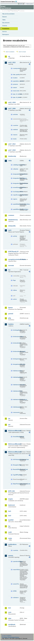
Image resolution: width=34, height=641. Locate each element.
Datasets (4, 16)
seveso (10, 555)
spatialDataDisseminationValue (16, 204)
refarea (15, 290)
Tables (4, 19)
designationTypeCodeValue (16, 183)
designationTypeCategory (16, 178)
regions (15, 199)
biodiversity (12, 156)
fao (9, 270)
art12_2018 (12, 102)
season (15, 87)
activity (15, 236)
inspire (10, 499)
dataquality (12, 226)
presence (15, 84)
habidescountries (16, 370)
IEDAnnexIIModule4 (13, 452)
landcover (11, 505)
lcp (9, 526)
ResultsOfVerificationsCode (16, 469)
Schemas (4, 25)
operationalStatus (16, 561)
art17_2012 (12, 144)
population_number (16, 81)
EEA (9, 1)
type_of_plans (16, 97)
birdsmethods (16, 343)
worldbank (11, 624)
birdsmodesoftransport (16, 351)
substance (16, 597)
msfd (10, 532)
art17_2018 (12, 150)
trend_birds (16, 90)
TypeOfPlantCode (16, 474)
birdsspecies (16, 359)
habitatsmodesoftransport (16, 399)
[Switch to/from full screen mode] (24, 4)
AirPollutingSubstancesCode (16, 459)
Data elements (6, 22)
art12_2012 (12, 62)
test (9, 608)
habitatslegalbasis (16, 377)
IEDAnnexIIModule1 (13, 430)
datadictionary (13, 219)
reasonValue (16, 569)
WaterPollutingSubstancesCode (16, 483)
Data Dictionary (15, 10)
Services (4, 31)
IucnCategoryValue (16, 191)
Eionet (9, 10)
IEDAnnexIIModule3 (13, 444)
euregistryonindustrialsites (13, 259)
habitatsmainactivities (16, 384)
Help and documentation (8, 13)
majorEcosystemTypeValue (16, 195)
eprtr (9, 230)
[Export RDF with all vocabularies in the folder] (29, 64)
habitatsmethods (16, 391)
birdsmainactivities (16, 336)
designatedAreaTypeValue (16, 174)
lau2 (9, 515)
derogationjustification (16, 364)
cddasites (15, 169)
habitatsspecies (16, 407)
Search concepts (22, 51)
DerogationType (16, 465)
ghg (9, 318)
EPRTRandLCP (13, 251)
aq (9, 56)
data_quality (16, 74)
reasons (15, 134)
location (15, 77)
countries (15, 125)
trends (14, 138)
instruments (16, 412)
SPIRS (15, 591)
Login (21, 3)
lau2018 (10, 520)
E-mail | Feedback (6, 635)
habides (11, 324)
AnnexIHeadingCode (16, 436)
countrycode (16, 68)
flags (14, 280)
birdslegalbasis (16, 330)
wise (9, 618)
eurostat (11, 265)
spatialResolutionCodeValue (16, 209)
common (11, 215)
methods (15, 129)
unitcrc (15, 299)
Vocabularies (5, 28)
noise (10, 538)
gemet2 (10, 313)
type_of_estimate (16, 94)
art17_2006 (12, 108)
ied (9, 424)
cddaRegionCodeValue (16, 165)
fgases (10, 307)
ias (9, 418)
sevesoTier (16, 584)
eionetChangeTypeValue (16, 187)
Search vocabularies (10, 51)
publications (12, 544)
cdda (10, 160)
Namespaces (5, 34)
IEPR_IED (11, 491)
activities (15, 114)
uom (9, 612)
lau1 (9, 511)
